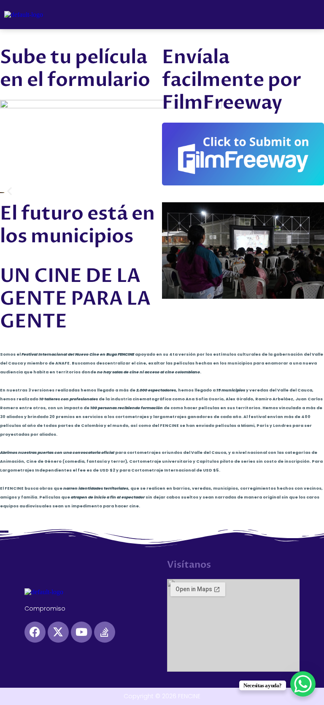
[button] (311, 14)
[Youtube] (81, 632)
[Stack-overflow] (104, 632)
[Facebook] (35, 632)
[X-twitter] (58, 632)
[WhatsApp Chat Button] (303, 684)
